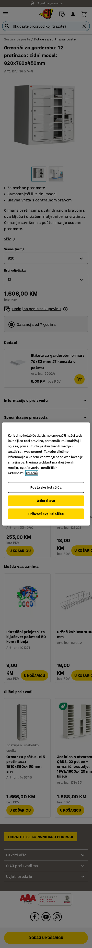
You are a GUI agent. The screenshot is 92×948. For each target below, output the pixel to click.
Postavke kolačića (46, 487)
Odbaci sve (46, 500)
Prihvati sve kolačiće (46, 514)
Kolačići (32, 473)
